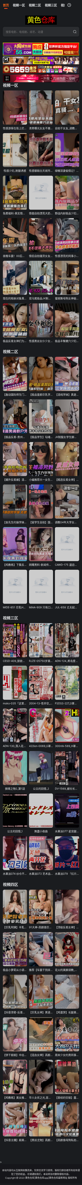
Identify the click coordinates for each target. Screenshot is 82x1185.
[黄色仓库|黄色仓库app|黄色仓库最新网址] (41, 20)
